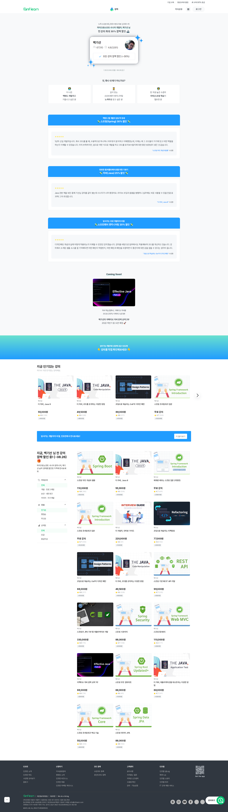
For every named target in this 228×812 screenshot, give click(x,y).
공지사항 (130, 771)
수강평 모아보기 (29, 778)
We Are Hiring (63, 796)
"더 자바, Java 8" (163, 202)
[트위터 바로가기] (196, 802)
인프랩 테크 (164, 782)
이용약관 (52, 796)
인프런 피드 (27, 775)
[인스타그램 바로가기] (178, 802)
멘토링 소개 (60, 775)
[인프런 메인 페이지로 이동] (31, 9)
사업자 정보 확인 (65, 800)
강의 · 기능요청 (132, 786)
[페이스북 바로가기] (190, 802)
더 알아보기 (180, 436)
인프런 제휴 (60, 782)
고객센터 (130, 767)
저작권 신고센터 (133, 778)
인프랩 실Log (165, 771)
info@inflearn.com (76, 802)
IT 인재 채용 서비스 (167, 786)
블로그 (25, 782)
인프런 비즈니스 (62, 778)
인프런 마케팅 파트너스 (64, 786)
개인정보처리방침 (42, 796)
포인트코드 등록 (100, 775)
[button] (197, 395)
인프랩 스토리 (165, 778)
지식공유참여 (61, 771)
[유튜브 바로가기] (184, 802)
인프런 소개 (27, 771)
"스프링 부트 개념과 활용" (160, 150)
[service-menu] (188, 9)
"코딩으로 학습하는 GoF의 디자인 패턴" (156, 254)
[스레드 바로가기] (202, 802)
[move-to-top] (7, 799)
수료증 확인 (131, 782)
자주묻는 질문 (132, 775)
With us (163, 775)
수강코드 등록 (99, 771)
